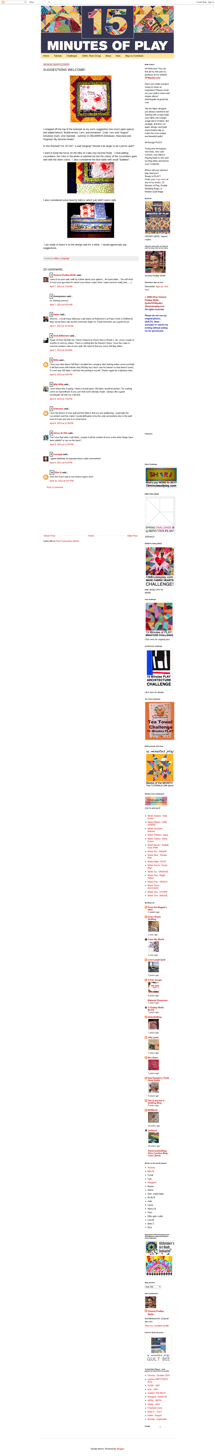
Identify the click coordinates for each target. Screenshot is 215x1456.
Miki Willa (58, 384)
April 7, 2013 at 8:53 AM (61, 304)
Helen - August (155, 1415)
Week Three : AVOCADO (154, 886)
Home (46, 56)
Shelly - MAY (154, 1404)
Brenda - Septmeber (157, 1419)
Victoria (151, 1167)
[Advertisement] (91, 511)
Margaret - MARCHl (157, 1396)
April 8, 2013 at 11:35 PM (61, 423)
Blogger (120, 1448)
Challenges (72, 56)
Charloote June (155, 1408)
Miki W (151, 1171)
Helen (56, 314)
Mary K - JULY (155, 1411)
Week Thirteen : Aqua (158, 835)
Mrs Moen (153, 1057)
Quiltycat (152, 1130)
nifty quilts (153, 1037)
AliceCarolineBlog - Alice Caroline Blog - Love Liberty (158, 1153)
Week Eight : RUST (157, 861)
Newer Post (49, 535)
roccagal (58, 454)
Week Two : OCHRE (157, 892)
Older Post (132, 535)
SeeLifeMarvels (61, 335)
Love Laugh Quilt (156, 959)
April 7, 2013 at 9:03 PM (61, 350)
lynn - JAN (153, 1389)
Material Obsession (158, 1000)
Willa (56, 360)
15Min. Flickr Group (91, 56)
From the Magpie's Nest (157, 908)
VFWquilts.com (152, 78)
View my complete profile (157, 1325)
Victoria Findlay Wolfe (65, 275)
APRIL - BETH (154, 1400)
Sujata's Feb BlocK (157, 1393)
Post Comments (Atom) (67, 541)
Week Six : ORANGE (158, 871)
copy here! (161, 179)
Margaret (152, 1182)
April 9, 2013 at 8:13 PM (61, 462)
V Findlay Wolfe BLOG (156, 1008)
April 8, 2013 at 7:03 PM (61, 399)
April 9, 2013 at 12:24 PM (62, 444)
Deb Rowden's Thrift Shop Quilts (158, 1079)
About (108, 56)
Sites (118, 56)
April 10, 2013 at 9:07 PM (62, 481)
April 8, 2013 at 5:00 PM (61, 374)
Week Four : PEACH (157, 881)
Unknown (58, 408)
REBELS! (153, 1110)
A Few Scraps (155, 980)
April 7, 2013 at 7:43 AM (61, 286)
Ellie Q (58, 472)
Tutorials (58, 56)
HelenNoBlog (154, 1017)
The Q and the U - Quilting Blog (157, 1101)
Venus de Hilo (61, 433)
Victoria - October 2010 (159, 1375)
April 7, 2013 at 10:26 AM (62, 326)
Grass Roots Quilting (154, 918)
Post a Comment (55, 487)
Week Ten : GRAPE (157, 851)
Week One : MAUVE (157, 895)
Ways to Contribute (134, 56)
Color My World (156, 939)
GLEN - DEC (154, 1385)
